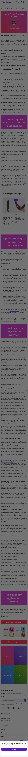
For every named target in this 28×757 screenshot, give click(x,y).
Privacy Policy (17, 746)
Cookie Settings (6, 746)
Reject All (14, 754)
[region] (14, 749)
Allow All (14, 749)
